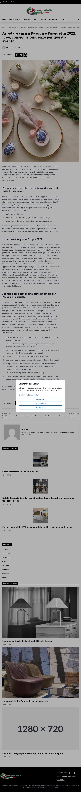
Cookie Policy (23, 395)
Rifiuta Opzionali (40, 404)
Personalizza (40, 400)
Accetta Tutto (40, 407)
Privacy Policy (33, 395)
